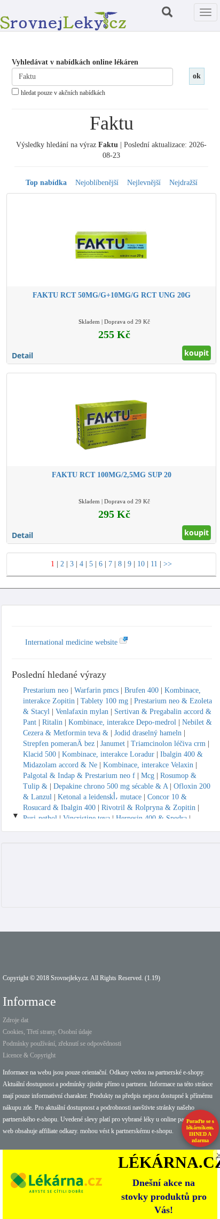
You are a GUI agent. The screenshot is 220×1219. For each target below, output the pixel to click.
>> (167, 564)
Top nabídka (46, 183)
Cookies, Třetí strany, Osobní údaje (47, 1032)
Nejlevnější (144, 183)
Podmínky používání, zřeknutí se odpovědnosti (62, 1043)
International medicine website (72, 642)
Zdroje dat (15, 1020)
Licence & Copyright (29, 1055)
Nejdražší (183, 183)
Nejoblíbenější (97, 183)
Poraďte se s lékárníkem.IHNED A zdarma (200, 1130)
